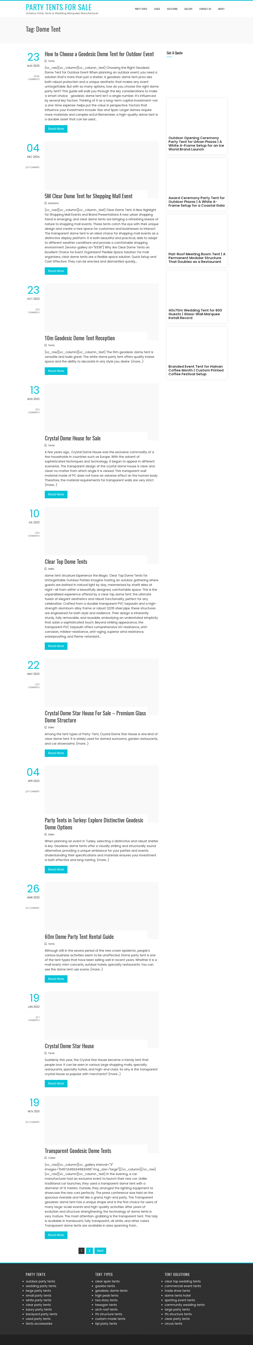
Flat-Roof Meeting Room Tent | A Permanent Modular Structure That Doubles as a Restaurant (196, 258)
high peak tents (106, 1295)
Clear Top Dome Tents (66, 561)
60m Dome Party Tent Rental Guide (79, 936)
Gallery (188, 9)
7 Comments (34, 1019)
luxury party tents (39, 1309)
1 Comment (34, 167)
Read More (56, 129)
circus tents (173, 1324)
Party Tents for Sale (59, 7)
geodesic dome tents (111, 1291)
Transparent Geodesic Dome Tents (78, 1150)
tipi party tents (106, 1324)
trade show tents (177, 1291)
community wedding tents (185, 1305)
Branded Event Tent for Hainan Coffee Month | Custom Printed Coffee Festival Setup (196, 370)
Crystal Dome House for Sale (73, 438)
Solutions (172, 9)
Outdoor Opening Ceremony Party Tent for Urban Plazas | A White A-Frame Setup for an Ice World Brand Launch (196, 143)
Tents (51, 61)
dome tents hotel (178, 1295)
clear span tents (107, 1281)
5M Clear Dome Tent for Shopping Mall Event (89, 196)
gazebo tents (105, 1286)
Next (100, 1251)
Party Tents (141, 9)
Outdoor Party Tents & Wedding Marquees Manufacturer (62, 13)
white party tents (38, 1300)
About (221, 9)
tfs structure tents (108, 1314)
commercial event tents (183, 1286)
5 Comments (34, 534)
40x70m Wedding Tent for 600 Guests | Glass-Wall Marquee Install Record (195, 314)
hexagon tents (106, 1305)
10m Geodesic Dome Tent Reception (80, 338)
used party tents (38, 1319)
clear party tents (38, 1305)
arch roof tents (106, 1309)
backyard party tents (41, 1314)
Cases (157, 9)
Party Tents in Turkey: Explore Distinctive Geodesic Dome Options (94, 823)
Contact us (205, 9)
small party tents (38, 1295)
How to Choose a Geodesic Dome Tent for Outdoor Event (99, 54)
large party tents (38, 1291)
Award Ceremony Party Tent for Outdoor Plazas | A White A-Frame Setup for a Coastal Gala (196, 201)
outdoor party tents (40, 1281)
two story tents (106, 1300)
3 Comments (34, 311)
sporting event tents (180, 1300)
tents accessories (39, 1324)
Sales (51, 569)
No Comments (34, 78)
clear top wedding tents (183, 1281)
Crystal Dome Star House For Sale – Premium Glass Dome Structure (95, 716)
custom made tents (110, 1319)
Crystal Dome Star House (69, 1046)
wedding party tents (41, 1286)
